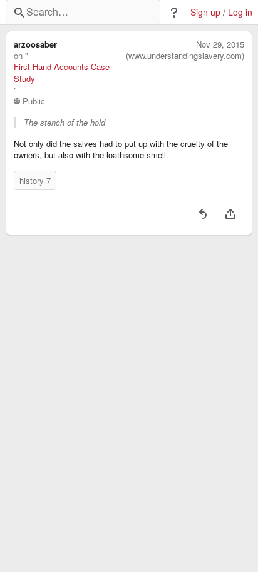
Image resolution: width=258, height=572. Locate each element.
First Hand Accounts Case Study (62, 72)
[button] (174, 12)
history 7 (35, 180)
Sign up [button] (205, 12)
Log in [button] (240, 12)
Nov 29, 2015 (220, 44)
